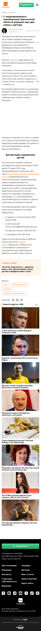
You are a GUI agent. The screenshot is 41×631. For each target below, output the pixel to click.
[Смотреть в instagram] (9, 593)
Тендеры (25, 566)
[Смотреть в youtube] (20, 593)
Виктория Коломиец (16, 29)
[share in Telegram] (21, 300)
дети (5, 284)
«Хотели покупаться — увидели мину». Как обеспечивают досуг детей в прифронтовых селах (17, 269)
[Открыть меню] (37, 5)
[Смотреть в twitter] (26, 593)
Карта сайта (27, 583)
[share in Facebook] (13, 300)
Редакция (6, 570)
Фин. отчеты (27, 574)
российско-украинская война (14, 293)
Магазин (25, 570)
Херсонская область (20, 284)
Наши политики (29, 579)
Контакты (6, 574)
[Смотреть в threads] (37, 593)
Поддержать (26, 5)
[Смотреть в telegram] (14, 593)
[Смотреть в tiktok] (32, 593)
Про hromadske (9, 566)
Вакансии (6, 586)
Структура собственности (9, 580)
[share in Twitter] (17, 300)
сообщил (14, 60)
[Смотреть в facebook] (3, 593)
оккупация (7, 289)
